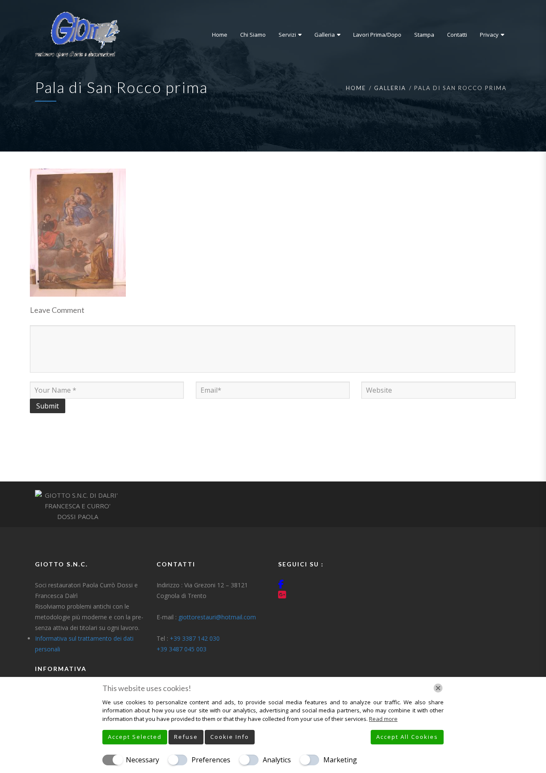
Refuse (186, 737)
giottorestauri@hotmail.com (217, 617)
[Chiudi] (438, 688)
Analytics (277, 759)
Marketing (340, 759)
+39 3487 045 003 (181, 649)
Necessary (142, 759)
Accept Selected (135, 737)
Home (356, 88)
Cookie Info (229, 737)
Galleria (390, 88)
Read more (383, 719)
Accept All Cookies (407, 737)
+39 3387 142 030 (195, 638)
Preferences (211, 759)
